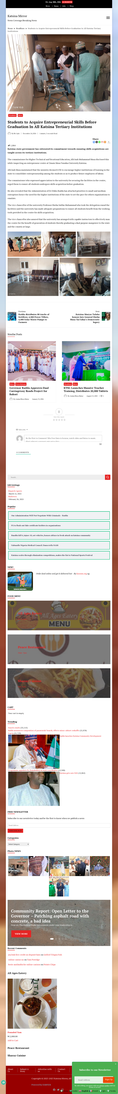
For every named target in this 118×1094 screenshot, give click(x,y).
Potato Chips (50, 964)
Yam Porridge (33, 959)
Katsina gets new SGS (69, 773)
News (48, 6)
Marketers (12, 496)
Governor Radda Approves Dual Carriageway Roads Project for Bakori (29, 391)
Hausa (56, 6)
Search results (14, 727)
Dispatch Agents (15, 491)
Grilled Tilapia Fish (53, 954)
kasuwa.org (82, 573)
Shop (72, 6)
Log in (10, 733)
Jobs (64, 6)
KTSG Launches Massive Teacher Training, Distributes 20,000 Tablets (86, 389)
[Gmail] (102, 142)
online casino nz (16, 959)
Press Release (21, 384)
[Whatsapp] (99, 142)
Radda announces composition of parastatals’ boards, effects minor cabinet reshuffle (43, 730)
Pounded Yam (15, 1032)
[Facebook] (94, 142)
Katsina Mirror (17, 16)
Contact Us (61, 1070)
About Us (10, 1070)
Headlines (12, 115)
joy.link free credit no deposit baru (24, 954)
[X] (97, 142)
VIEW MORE (21, 931)
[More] (105, 142)
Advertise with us (45, 1070)
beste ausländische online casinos (24, 964)
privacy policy (104, 1085)
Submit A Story (24, 1070)
